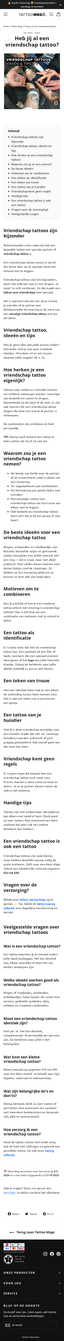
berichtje (9, 1192)
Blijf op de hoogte (22, 1305)
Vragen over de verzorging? (29, 209)
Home (6, 26)
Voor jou (12, 1283)
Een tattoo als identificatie (29, 177)
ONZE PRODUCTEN (19, 1272)
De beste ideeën (22, 168)
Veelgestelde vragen (25, 214)
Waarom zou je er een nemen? (31, 164)
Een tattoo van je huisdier (28, 186)
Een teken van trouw (25, 182)
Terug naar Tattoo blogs (35, 1232)
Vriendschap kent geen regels (31, 191)
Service (11, 1293)
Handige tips (19, 195)
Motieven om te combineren (30, 173)
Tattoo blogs (17, 26)
